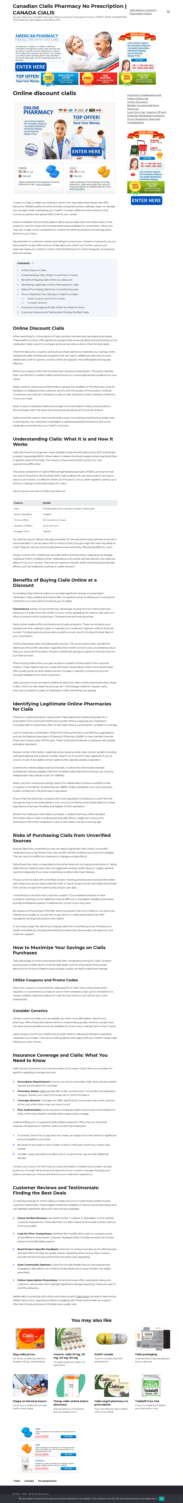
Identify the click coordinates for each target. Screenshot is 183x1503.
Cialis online (82, 1296)
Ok (161, 1498)
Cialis (42, 1091)
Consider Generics (37, 303)
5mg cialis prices (24, 1354)
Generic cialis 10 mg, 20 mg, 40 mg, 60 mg (69, 1356)
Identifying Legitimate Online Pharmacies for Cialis (49, 284)
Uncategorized (47, 1481)
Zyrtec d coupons (137, 102)
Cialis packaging (146, 1354)
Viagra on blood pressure (30, 1400)
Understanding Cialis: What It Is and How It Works (49, 275)
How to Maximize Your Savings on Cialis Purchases (49, 294)
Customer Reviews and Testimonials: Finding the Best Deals (55, 312)
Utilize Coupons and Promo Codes (46, 298)
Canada (29, 1481)
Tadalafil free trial (147, 1400)
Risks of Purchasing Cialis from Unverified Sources (49, 289)
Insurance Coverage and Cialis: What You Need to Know (53, 307)
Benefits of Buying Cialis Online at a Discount (46, 280)
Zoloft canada (103, 1354)
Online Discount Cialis (33, 270)
